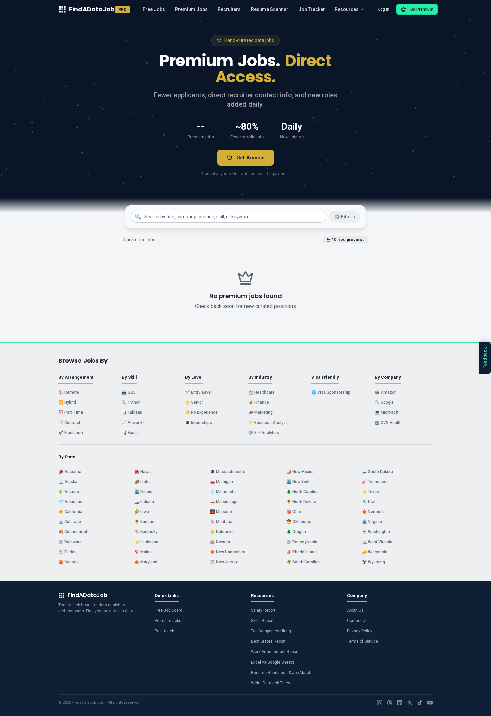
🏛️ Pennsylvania (301, 542)
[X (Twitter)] (410, 702)
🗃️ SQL (128, 392)
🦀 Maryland (145, 562)
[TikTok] (420, 702)
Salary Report (263, 610)
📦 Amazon (386, 392)
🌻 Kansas (144, 521)
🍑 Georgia (68, 562)
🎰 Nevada (220, 542)
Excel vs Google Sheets (272, 662)
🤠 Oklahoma (298, 521)
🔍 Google (384, 402)
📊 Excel (130, 432)
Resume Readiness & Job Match (281, 672)
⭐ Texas (370, 491)
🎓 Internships (198, 422)
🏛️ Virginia (372, 521)
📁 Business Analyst (267, 422)
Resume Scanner (269, 9)
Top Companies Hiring (271, 631)
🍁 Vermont (373, 511)
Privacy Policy (359, 631)
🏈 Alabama (69, 471)
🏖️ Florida (67, 552)
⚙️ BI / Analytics (263, 432)
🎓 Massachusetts (228, 471)
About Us (355, 610)
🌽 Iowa (141, 511)
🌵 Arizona (68, 491)
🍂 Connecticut (72, 531)
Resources (347, 9)
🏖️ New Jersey (224, 562)
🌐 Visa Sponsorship (330, 392)
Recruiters (229, 9)
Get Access (250, 158)
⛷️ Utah (369, 501)
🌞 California (70, 511)
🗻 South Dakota (377, 471)
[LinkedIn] (399, 702)
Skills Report (262, 620)
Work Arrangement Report (275, 651)
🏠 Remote (68, 392)
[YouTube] (430, 702)
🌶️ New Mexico (300, 471)
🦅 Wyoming (373, 562)
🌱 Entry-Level (198, 392)
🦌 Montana (221, 521)
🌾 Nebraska (222, 531)
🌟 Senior (194, 402)
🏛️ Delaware (70, 542)
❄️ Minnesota (223, 491)
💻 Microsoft (387, 412)
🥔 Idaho (142, 481)
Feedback (485, 358)
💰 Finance (258, 402)
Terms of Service (362, 641)
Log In (383, 9)
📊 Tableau (132, 412)
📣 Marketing (260, 412)
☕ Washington (376, 531)
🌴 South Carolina (303, 562)
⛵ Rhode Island (301, 552)
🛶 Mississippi (223, 501)
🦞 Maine (143, 552)
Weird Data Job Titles (270, 683)
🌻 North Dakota (301, 501)
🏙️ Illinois (143, 491)
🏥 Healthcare (261, 392)
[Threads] (389, 702)
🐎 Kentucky (145, 531)
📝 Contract (69, 422)
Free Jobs (154, 9)
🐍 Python (131, 402)
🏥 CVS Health (388, 422)
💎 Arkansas (70, 501)
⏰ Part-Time (70, 412)
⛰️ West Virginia (377, 542)
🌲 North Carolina (302, 491)
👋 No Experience (201, 412)
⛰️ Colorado (69, 521)
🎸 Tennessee (375, 481)
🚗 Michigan (221, 481)
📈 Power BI (133, 422)
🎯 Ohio (293, 511)
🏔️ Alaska (67, 481)
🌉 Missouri (221, 511)
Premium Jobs (191, 9)
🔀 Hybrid (67, 402)
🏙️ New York (297, 481)
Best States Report (268, 641)
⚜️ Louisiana (146, 542)
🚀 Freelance (70, 432)
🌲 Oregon (296, 531)
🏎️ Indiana (144, 501)
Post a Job (164, 631)
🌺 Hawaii (143, 471)
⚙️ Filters (344, 216)
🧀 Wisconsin (374, 552)
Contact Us (357, 620)
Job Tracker (311, 9)
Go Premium (421, 9)
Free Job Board (168, 610)
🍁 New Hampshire (228, 552)
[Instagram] (379, 702)
